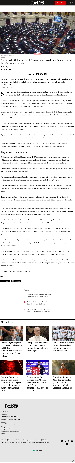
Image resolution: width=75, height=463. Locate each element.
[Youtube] (72, 441)
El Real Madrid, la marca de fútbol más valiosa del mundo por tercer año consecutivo (63, 347)
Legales (11, 442)
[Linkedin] (45, 74)
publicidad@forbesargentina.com (10, 416)
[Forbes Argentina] (37, 2)
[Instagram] (68, 441)
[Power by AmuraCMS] (37, 450)
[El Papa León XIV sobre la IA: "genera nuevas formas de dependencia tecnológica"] (37, 333)
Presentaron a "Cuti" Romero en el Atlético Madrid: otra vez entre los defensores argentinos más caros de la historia (37, 384)
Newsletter (11, 440)
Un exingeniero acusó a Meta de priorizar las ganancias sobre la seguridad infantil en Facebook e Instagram (63, 382)
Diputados (16, 281)
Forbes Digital (5, 67)
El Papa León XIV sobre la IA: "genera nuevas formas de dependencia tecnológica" (37, 347)
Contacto (18, 440)
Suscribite (60, 3)
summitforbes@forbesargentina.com (11, 424)
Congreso (5, 281)
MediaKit (4, 440)
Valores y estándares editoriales (32, 440)
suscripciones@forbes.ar (7, 429)
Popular (27, 290)
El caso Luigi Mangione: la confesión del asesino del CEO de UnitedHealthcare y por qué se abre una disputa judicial (11, 349)
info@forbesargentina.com (13, 419)
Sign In (71, 3)
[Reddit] (41, 74)
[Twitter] (33, 74)
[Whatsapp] (30, 74)
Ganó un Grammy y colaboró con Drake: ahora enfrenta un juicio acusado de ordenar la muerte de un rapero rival (11, 384)
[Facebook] (37, 74)
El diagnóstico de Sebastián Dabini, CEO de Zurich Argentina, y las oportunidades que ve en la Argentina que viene (38, 303)
